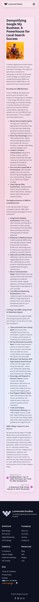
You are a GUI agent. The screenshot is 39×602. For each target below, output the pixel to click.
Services (24, 537)
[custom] (21, 598)
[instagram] (18, 598)
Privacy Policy (6, 575)
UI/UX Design (6, 540)
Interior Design (7, 554)
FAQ (22, 554)
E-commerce (6, 551)
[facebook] (15, 598)
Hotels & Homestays (9, 557)
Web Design (6, 531)
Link (22, 561)
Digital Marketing (8, 537)
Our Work (24, 534)
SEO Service (6, 534)
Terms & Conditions (9, 571)
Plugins (24, 557)
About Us (24, 531)
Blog (23, 551)
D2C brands (6, 561)
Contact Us (25, 540)
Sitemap (5, 578)
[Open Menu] (34, 4)
